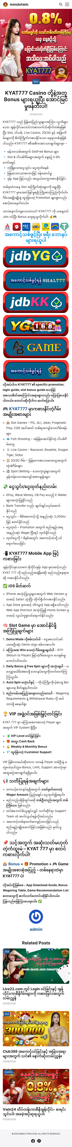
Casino (8, 1071)
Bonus (14, 864)
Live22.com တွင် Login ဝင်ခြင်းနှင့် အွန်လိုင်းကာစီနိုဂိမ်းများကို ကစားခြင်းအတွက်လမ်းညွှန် (33, 993)
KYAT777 (18, 408)
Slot (36, 81)
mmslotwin (19, 4)
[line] (39, 1141)
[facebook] (33, 1141)
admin (36, 929)
